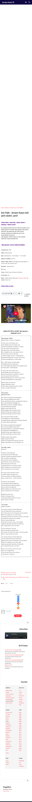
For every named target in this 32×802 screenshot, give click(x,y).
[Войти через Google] (18, 606)
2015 (20, 739)
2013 (20, 736)
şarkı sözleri (5, 577)
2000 (20, 712)
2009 (20, 728)
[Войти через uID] (18, 597)
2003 (20, 718)
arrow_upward (29, 798)
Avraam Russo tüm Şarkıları (16, 207)
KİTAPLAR (21, 761)
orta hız (23, 577)
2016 (20, 741)
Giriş (8, 791)
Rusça (27, 577)
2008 (20, 727)
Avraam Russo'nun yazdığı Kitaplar (13, 655)
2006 (20, 577)
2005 (20, 721)
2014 (20, 737)
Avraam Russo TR (8, 2)
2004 (20, 719)
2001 (20, 714)
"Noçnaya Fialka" (22, 278)
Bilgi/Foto (7, 665)
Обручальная (12, 577)
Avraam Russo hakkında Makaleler (13, 660)
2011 (20, 732)
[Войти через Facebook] (18, 601)
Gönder (18, 615)
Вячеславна (6, 574)
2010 (20, 730)
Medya (6, 207)
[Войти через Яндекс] (18, 603)
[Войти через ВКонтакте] (18, 599)
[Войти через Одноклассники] (18, 608)
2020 (20, 748)
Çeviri (4, 579)
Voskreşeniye (9, 699)
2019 (20, 746)
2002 (20, 716)
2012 (20, 734)
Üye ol (4, 791)
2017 (20, 743)
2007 (20, 725)
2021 (20, 750)
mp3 (17, 577)
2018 (20, 745)
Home (2, 207)
